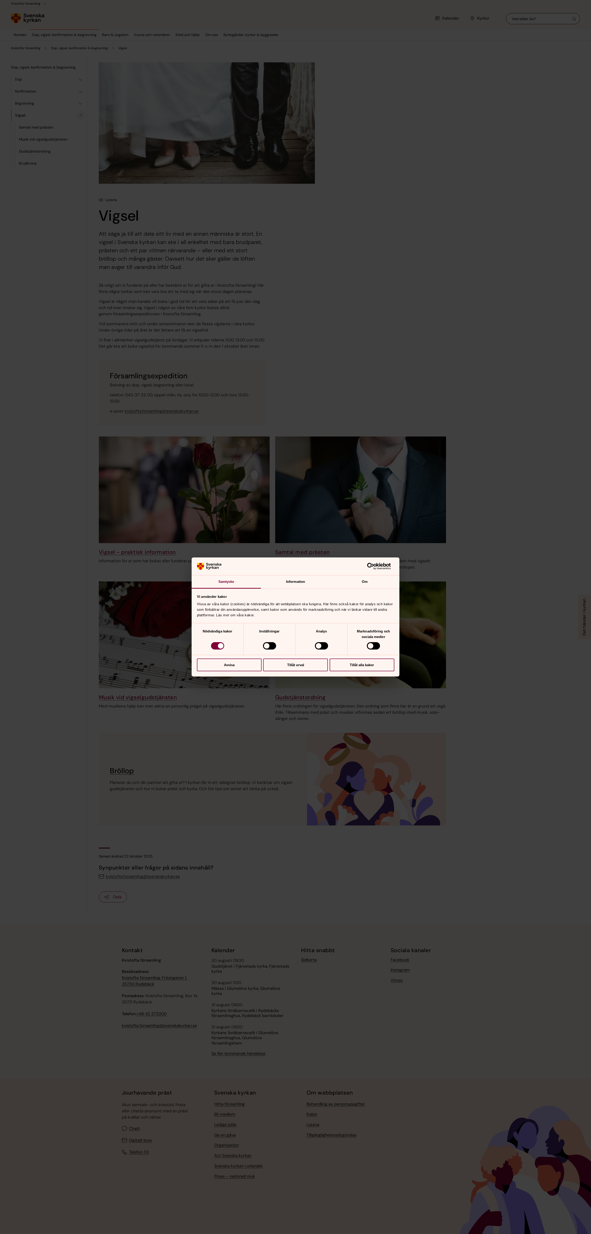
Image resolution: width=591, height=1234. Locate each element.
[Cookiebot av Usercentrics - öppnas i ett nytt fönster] (374, 566)
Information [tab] (295, 582)
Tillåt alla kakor (362, 665)
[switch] (269, 646)
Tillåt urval (295, 665)
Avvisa (229, 665)
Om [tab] (365, 582)
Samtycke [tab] (226, 582)
